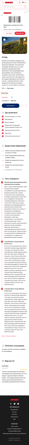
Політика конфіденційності (14, 428)
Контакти (14, 414)
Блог (14, 419)
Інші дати (4, 97)
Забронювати (10, 105)
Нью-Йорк (9, 33)
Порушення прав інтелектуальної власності (14, 433)
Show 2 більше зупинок (9, 336)
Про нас (14, 412)
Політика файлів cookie (14, 431)
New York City (20, 33)
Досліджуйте (14, 409)
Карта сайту (14, 426)
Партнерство (14, 416)
